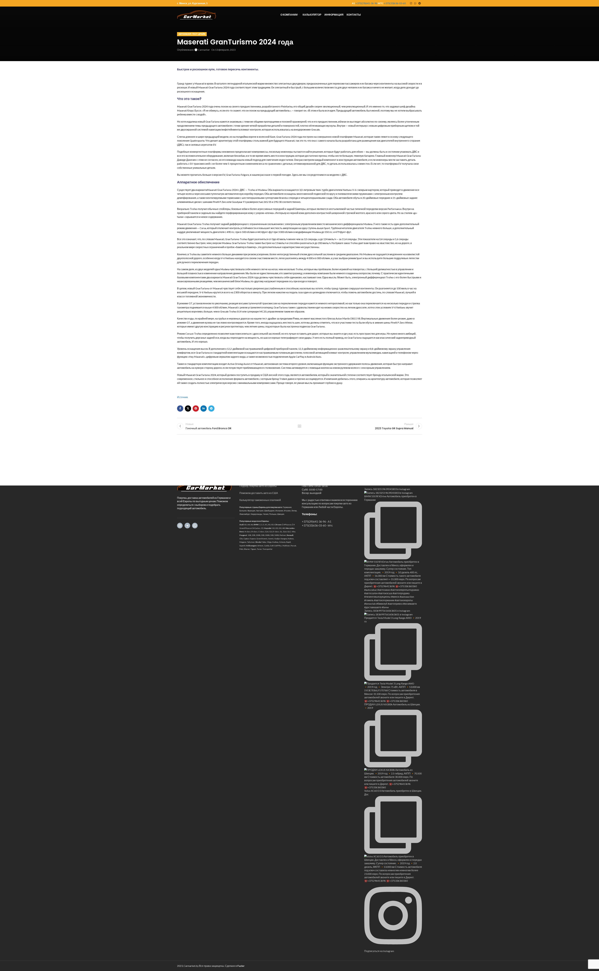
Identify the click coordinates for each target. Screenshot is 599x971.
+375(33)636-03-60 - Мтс (317, 525)
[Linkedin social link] (203, 408)
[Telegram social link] (419, 3)
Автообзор (185, 34)
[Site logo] (196, 14)
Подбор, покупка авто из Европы (258, 485)
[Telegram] (187, 525)
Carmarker (204, 49)
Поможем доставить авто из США (258, 492)
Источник (182, 397)
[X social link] (188, 408)
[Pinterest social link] (196, 408)
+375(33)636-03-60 (395, 3)
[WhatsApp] (195, 525)
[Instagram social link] (411, 3)
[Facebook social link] (180, 408)
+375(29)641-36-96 (366, 3)
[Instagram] (180, 525)
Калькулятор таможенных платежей (260, 499)
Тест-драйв (198, 34)
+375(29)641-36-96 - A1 (316, 521)
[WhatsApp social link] (415, 3)
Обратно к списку (300, 426)
